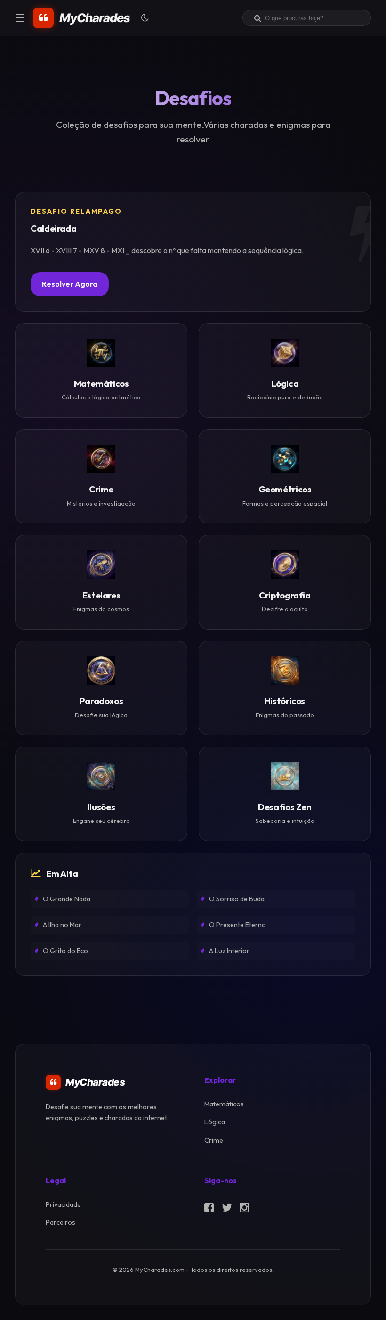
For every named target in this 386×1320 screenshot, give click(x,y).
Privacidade (63, 1204)
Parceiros (60, 1222)
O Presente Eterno (237, 925)
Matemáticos (224, 1104)
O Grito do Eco (64, 950)
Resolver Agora (69, 284)
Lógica (214, 1122)
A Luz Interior (228, 950)
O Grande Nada (65, 899)
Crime (213, 1140)
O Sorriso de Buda (236, 899)
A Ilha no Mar (61, 925)
